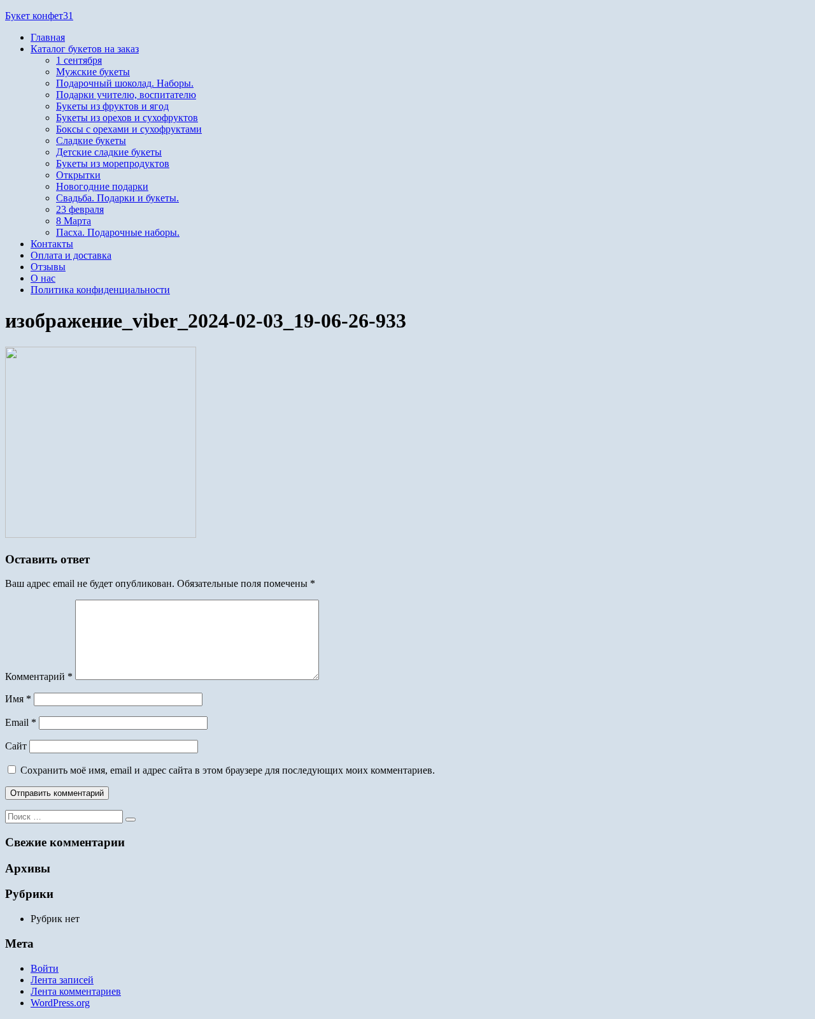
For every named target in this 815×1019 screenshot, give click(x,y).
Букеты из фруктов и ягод (112, 106)
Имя (18, 698)
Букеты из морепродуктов (112, 163)
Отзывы (48, 266)
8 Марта (73, 220)
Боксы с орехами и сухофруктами (129, 129)
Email (20, 722)
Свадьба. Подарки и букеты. (117, 197)
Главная (48, 37)
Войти (45, 968)
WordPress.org (60, 1002)
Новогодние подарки (102, 186)
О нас (43, 278)
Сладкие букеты (91, 140)
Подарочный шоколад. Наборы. (125, 83)
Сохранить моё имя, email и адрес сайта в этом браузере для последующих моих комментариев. (227, 770)
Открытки (78, 175)
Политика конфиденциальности (100, 289)
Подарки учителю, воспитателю (126, 94)
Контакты (52, 243)
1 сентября (79, 60)
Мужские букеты (93, 71)
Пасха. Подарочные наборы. (118, 232)
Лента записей (62, 979)
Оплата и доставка (71, 255)
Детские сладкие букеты (109, 152)
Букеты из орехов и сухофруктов (127, 117)
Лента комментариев (76, 991)
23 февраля (80, 209)
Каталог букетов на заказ (85, 48)
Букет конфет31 (39, 15)
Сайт (16, 746)
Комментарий (39, 676)
